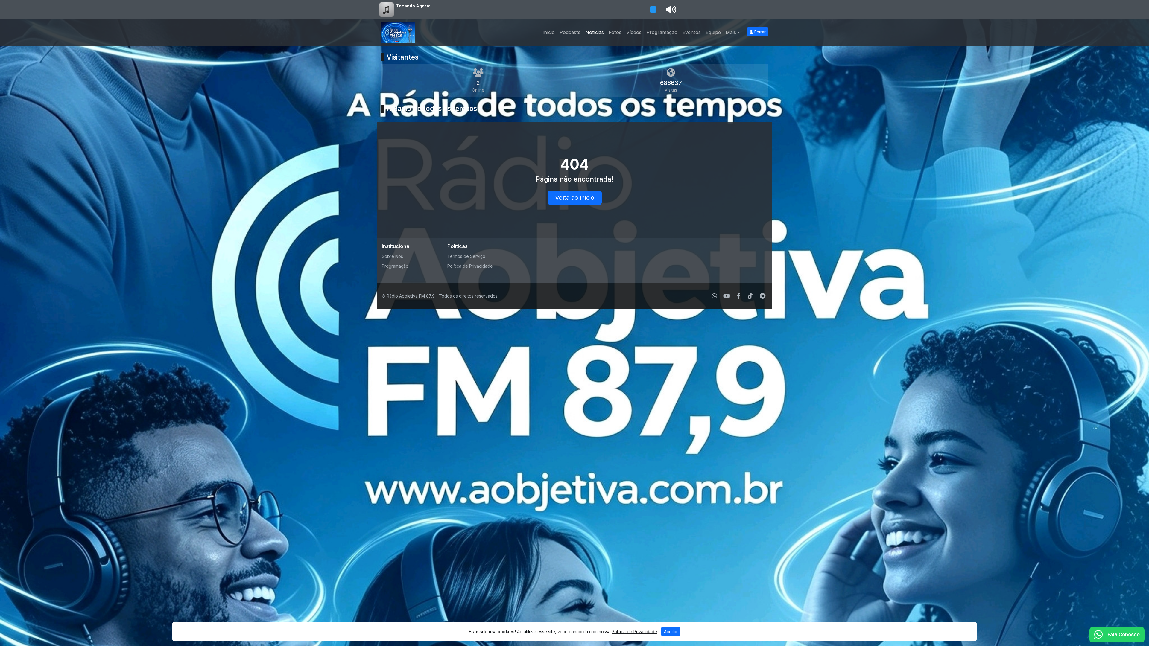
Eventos (691, 32)
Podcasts (570, 32)
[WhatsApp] (714, 296)
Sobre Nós (392, 256)
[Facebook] (739, 296)
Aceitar (671, 631)
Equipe (713, 32)
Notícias (594, 32)
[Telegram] (762, 296)
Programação (661, 32)
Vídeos (634, 32)
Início (548, 32)
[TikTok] (750, 296)
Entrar (759, 31)
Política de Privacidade (470, 266)
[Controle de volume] (670, 9)
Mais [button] (731, 32)
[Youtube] (726, 296)
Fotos (615, 32)
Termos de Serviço (466, 256)
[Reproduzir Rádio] (653, 9)
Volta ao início (574, 197)
